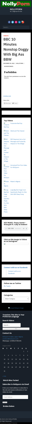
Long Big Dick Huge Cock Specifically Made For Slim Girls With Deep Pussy (18, 192)
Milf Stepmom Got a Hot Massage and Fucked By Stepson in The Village (18, 141)
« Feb (4, 376)
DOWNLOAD (7, 96)
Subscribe (4, 402)
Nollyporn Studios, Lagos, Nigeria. (13, 337)
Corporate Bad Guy (16, 123)
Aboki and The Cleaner (17, 131)
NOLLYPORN (16, 9)
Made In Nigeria (15, 181)
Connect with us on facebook (15, 267)
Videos (5, 36)
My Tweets (7, 286)
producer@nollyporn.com (10, 339)
